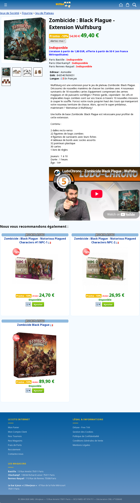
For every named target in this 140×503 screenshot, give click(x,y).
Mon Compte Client (17, 431)
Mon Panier (13, 427)
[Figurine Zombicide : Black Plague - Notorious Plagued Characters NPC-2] (105, 268)
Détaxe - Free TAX (81, 427)
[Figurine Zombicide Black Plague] (35, 355)
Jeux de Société (9, 13)
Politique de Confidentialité (86, 436)
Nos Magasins (15, 440)
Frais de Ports (15, 445)
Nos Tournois (15, 436)
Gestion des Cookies (83, 431)
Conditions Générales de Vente (88, 440)
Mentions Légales (81, 445)
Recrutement (14, 449)
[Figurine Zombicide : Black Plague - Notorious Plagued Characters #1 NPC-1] (35, 268)
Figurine (27, 13)
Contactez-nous (15, 453)
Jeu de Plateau (44, 13)
